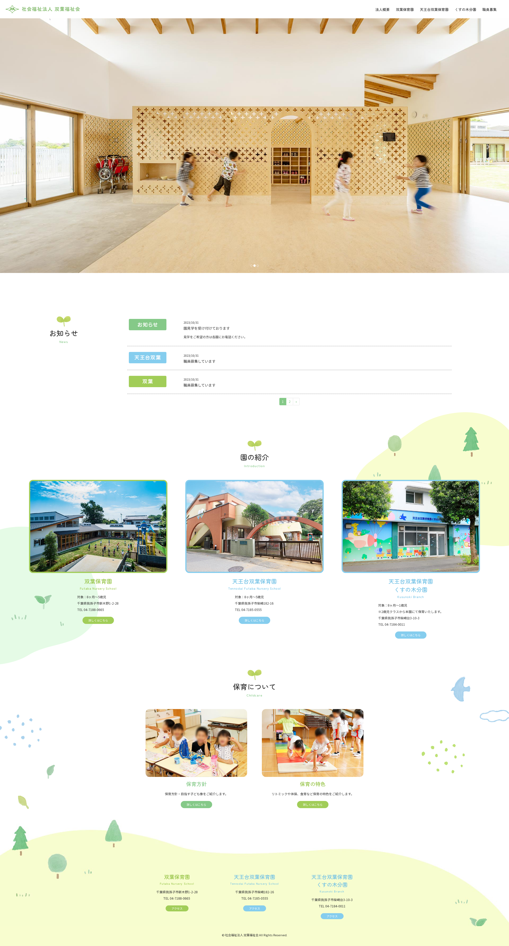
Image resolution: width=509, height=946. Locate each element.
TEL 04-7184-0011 (391, 624)
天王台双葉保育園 (434, 9)
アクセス (177, 908)
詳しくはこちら (98, 620)
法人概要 (382, 9)
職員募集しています (200, 361)
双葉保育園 (405, 9)
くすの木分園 (465, 9)
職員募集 (489, 9)
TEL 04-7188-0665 (90, 609)
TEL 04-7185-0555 (248, 609)
